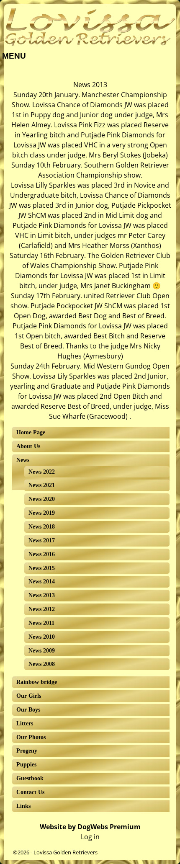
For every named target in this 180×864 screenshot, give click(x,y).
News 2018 (41, 527)
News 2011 (41, 623)
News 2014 (41, 581)
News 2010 (41, 637)
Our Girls (28, 696)
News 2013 (41, 595)
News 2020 (41, 499)
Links (23, 806)
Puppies (26, 764)
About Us (28, 446)
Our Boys (28, 710)
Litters (24, 723)
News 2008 (41, 664)
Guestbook (30, 778)
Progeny (26, 751)
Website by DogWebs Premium (90, 826)
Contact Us (30, 792)
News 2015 (41, 568)
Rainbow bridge (36, 682)
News (22, 460)
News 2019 (41, 513)
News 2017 (41, 540)
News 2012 (41, 609)
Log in (90, 836)
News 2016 (41, 554)
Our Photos (31, 737)
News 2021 (41, 485)
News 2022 (41, 472)
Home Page (30, 432)
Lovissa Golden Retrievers (65, 852)
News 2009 (41, 650)
